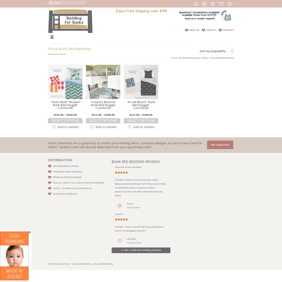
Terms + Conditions (63, 188)
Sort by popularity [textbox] (213, 51)
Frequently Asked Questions (67, 171)
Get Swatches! (220, 145)
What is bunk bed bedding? (67, 177)
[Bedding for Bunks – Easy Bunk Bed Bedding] (77, 21)
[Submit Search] (50, 3)
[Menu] (52, 37)
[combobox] (216, 51)
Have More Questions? (65, 193)
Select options (65, 120)
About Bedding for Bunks (66, 166)
